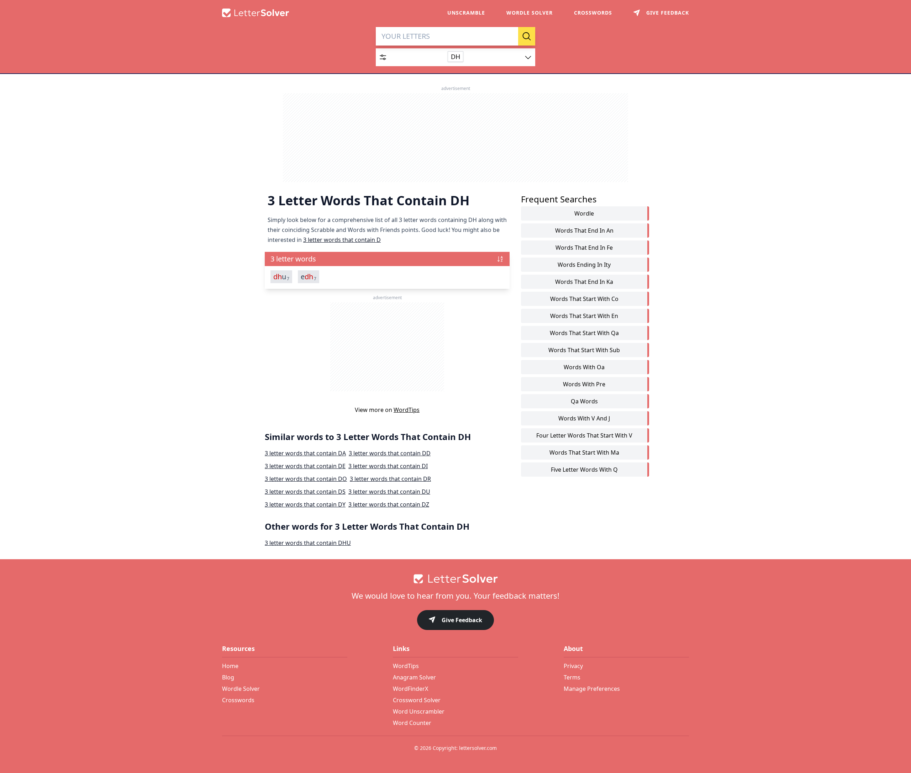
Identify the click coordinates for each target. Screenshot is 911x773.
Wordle (584, 213)
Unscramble (466, 12)
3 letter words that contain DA (305, 453)
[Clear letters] (510, 36)
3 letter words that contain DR (390, 479)
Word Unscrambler (418, 711)
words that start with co (584, 299)
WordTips (407, 410)
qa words (584, 401)
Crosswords (593, 12)
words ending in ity (584, 265)
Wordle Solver (529, 12)
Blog (228, 677)
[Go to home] (455, 578)
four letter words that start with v (584, 435)
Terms (572, 677)
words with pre (584, 384)
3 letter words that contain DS (305, 492)
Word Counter (412, 723)
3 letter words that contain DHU (308, 543)
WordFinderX (410, 689)
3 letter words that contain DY (305, 504)
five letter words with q (584, 469)
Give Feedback (462, 620)
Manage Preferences (592, 689)
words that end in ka (584, 282)
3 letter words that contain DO (306, 479)
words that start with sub (584, 350)
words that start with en (584, 316)
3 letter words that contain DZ (388, 504)
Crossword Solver (417, 700)
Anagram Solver (414, 677)
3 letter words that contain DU (389, 492)
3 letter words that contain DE (305, 466)
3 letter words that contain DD (390, 453)
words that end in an (584, 230)
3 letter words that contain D (342, 240)
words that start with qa (584, 333)
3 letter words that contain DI (388, 466)
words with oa (584, 367)
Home (230, 666)
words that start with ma (584, 452)
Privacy (573, 666)
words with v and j (584, 418)
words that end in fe (584, 248)
